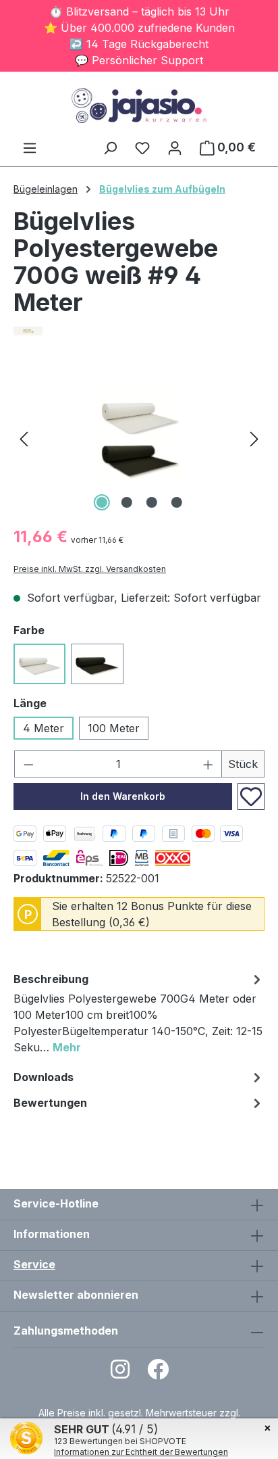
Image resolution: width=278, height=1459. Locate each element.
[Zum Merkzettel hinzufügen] (251, 796)
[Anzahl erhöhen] (208, 764)
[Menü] (29, 147)
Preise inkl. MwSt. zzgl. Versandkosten (89, 569)
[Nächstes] (254, 438)
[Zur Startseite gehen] (139, 105)
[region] (139, 438)
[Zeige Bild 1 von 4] (101, 502)
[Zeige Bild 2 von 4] (126, 502)
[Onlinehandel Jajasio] (139, 331)
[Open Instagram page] (120, 1373)
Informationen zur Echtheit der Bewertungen (141, 1452)
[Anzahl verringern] (28, 764)
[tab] (139, 1015)
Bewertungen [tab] (50, 1102)
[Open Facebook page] (157, 1373)
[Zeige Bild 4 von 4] (176, 502)
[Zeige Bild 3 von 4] (151, 502)
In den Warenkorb (122, 796)
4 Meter (43, 728)
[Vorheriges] (23, 438)
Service (34, 1264)
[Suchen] (110, 147)
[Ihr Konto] (175, 147)
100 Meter (114, 728)
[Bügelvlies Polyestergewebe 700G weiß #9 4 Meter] (138, 438)
